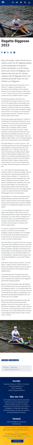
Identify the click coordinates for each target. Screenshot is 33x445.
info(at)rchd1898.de (19, 390)
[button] (2, 336)
